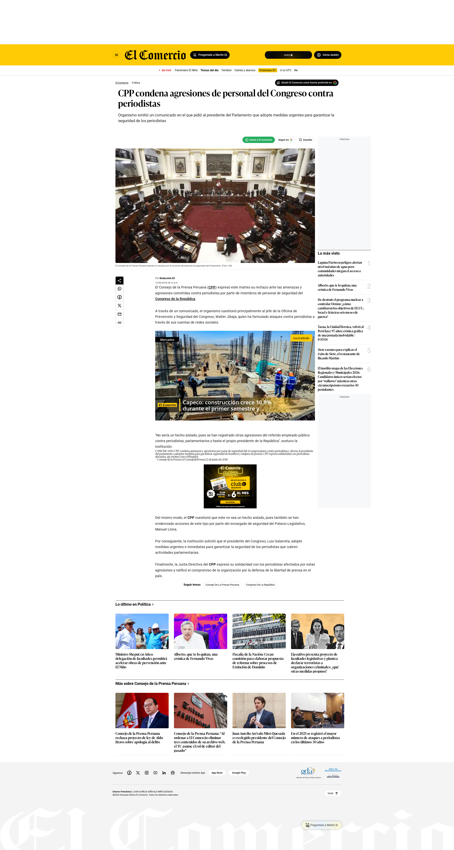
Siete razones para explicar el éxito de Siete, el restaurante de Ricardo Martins (339, 353)
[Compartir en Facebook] (119, 297)
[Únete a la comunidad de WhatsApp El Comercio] (258, 140)
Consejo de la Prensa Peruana (222, 584)
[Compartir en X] (119, 305)
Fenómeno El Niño (186, 70)
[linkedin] (164, 773)
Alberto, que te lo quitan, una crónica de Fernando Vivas (337, 287)
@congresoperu (257, 451)
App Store (217, 772)
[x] (138, 773)
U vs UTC (285, 70)
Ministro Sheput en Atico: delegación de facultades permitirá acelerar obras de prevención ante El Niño (141, 660)
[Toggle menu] (116, 55)
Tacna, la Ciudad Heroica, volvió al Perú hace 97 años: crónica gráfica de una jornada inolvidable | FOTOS (341, 332)
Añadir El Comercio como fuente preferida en (306, 82)
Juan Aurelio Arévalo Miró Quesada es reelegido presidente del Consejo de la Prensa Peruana (259, 737)
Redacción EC (167, 278)
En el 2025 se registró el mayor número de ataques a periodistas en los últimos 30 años (315, 737)
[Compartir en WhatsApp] (119, 288)
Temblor (226, 70)
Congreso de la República (260, 584)
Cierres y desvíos (244, 70)
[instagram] (147, 773)
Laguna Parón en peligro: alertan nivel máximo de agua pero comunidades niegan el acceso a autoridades (340, 268)
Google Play (239, 772)
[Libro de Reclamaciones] (333, 772)
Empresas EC (267, 70)
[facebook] (129, 773)
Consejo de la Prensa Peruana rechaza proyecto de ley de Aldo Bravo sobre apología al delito (139, 737)
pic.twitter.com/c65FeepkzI (182, 456)
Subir (330, 793)
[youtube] (155, 773)
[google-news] (173, 773)
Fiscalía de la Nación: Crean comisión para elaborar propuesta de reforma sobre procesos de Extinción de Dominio (258, 660)
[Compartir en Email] (119, 314)
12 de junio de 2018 (217, 459)
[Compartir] (119, 280)
